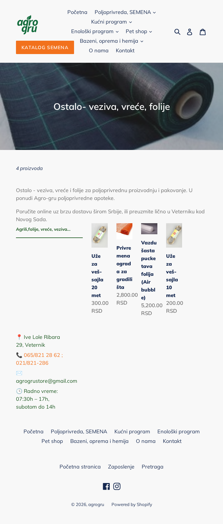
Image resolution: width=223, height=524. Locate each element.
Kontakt (125, 50)
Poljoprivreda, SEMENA (123, 12)
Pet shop (137, 31)
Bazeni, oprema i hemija (110, 40)
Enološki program (93, 31)
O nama (99, 50)
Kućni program (109, 21)
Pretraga (152, 466)
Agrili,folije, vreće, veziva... (43, 229)
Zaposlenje (121, 466)
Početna (77, 12)
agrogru (96, 504)
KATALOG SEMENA (45, 47)
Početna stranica (80, 466)
